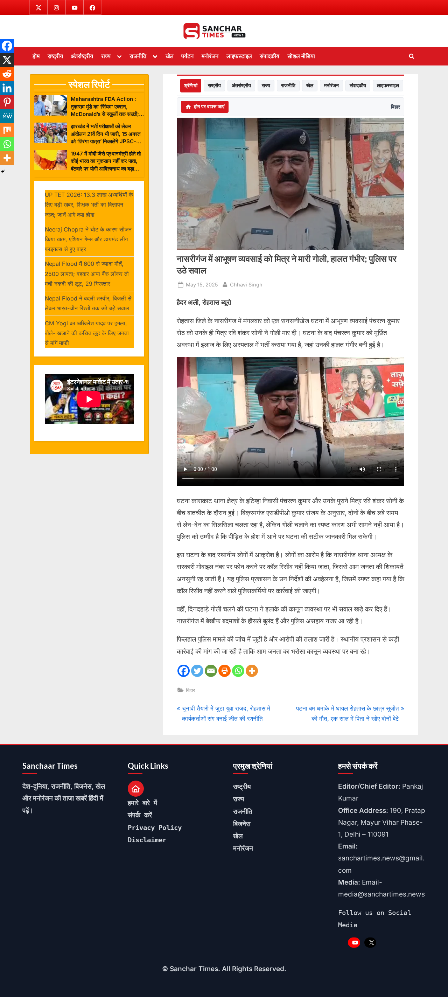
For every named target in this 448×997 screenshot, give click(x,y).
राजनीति (138, 56)
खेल (170, 56)
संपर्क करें (140, 815)
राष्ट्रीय (55, 56)
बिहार (395, 107)
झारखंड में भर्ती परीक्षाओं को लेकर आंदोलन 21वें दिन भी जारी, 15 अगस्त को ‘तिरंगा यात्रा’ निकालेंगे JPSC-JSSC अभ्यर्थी (105, 134)
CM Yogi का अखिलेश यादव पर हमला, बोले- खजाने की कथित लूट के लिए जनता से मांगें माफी (87, 333)
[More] (252, 671)
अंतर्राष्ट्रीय (82, 56)
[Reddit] (7, 74)
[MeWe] (7, 116)
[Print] (224, 671)
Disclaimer (147, 840)
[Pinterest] (7, 102)
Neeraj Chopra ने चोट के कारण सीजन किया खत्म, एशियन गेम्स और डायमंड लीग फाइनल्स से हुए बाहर (88, 239)
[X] (7, 60)
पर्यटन (187, 56)
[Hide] (3, 171)
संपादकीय (269, 56)
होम (36, 56)
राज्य (106, 56)
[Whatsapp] (238, 671)
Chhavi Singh (246, 284)
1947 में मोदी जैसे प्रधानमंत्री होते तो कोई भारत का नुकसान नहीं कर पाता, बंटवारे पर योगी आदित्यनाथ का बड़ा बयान (106, 161)
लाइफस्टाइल (239, 56)
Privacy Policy (155, 827)
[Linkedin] (7, 88)
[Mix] (7, 130)
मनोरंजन (210, 56)
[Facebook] (183, 671)
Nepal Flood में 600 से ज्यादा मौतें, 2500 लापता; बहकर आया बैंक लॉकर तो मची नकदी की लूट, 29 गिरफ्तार (87, 273)
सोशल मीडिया (301, 56)
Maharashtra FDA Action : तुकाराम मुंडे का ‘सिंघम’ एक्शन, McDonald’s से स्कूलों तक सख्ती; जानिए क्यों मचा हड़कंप (105, 107)
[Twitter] (197, 671)
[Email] (211, 671)
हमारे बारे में (142, 802)
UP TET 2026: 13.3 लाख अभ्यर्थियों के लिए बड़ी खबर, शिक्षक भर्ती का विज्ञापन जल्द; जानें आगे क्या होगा (89, 204)
